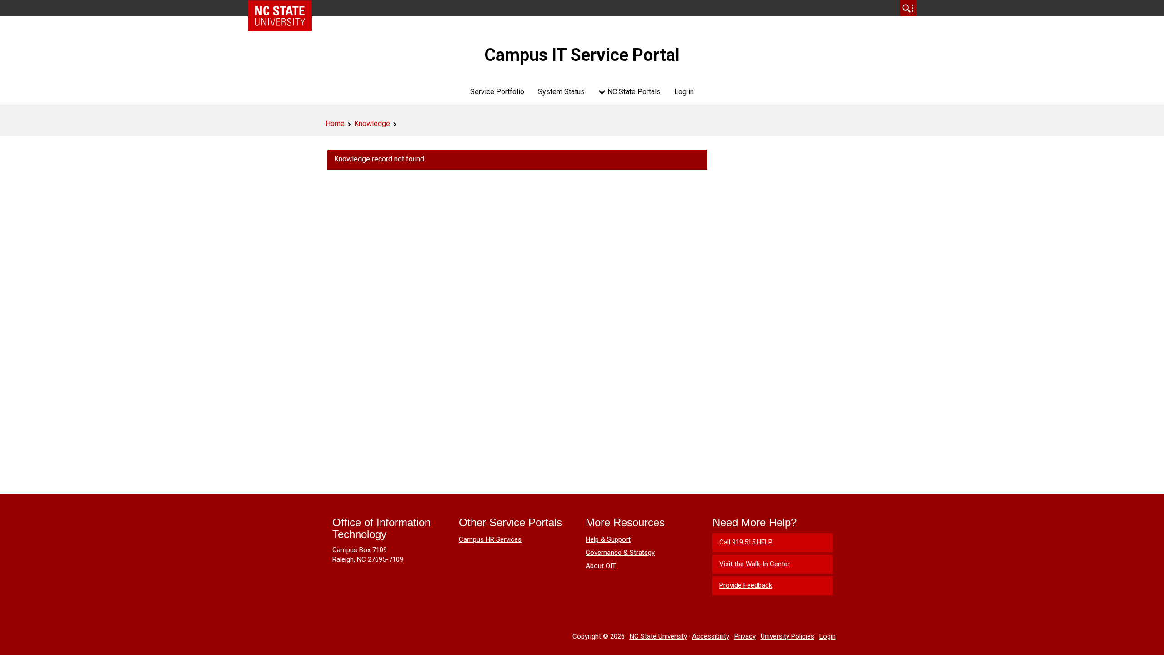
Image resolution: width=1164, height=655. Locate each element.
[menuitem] (497, 92)
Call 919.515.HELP (746, 542)
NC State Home (283, 8)
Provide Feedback (745, 585)
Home (335, 123)
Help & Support (608, 539)
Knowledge (372, 123)
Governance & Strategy (620, 553)
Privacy (745, 636)
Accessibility (710, 636)
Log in (684, 91)
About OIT (601, 566)
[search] (908, 8)
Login (827, 636)
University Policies (787, 636)
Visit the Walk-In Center (754, 564)
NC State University (658, 636)
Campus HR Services (490, 539)
